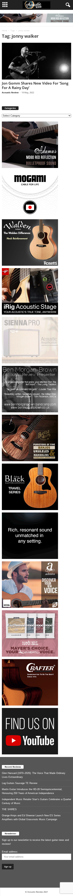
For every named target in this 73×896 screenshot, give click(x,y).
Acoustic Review (10, 92)
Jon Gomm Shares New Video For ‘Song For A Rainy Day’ (35, 85)
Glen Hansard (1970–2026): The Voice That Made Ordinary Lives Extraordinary (33, 775)
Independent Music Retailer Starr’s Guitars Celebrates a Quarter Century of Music (36, 801)
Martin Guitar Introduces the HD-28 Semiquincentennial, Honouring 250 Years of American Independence (32, 791)
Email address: (10, 851)
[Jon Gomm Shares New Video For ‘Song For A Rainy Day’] (36, 61)
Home (4, 30)
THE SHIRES (9, 809)
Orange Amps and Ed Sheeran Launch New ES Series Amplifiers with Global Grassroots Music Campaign (31, 817)
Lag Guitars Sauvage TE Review (19, 783)
